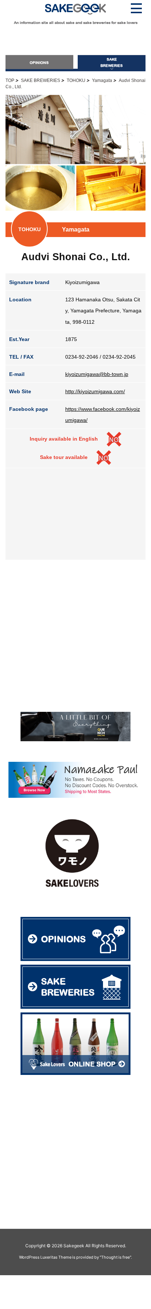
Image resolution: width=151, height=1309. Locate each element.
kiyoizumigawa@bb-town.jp (96, 374)
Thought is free (115, 1257)
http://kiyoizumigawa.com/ (95, 391)
